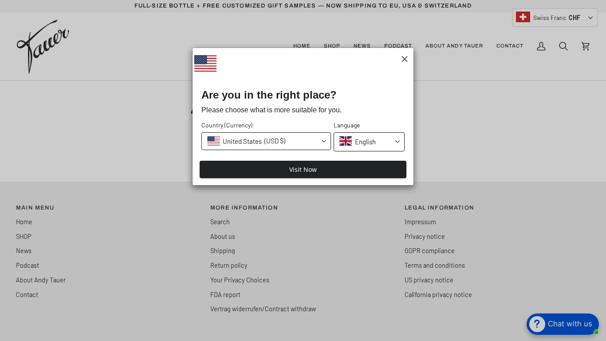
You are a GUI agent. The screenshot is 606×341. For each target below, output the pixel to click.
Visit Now (303, 169)
